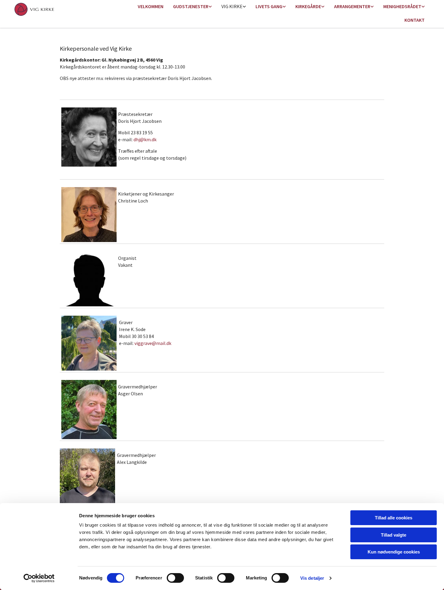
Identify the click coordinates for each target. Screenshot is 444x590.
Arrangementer (352, 6)
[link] (192, 7)
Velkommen (150, 6)
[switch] (175, 578)
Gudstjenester (190, 6)
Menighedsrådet (402, 6)
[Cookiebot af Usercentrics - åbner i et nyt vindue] (39, 578)
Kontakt (414, 20)
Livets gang (269, 6)
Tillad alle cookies (393, 517)
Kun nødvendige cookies (394, 551)
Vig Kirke (232, 6)
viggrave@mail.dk (152, 343)
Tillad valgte (393, 534)
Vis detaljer (312, 578)
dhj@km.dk (145, 139)
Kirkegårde (308, 6)
